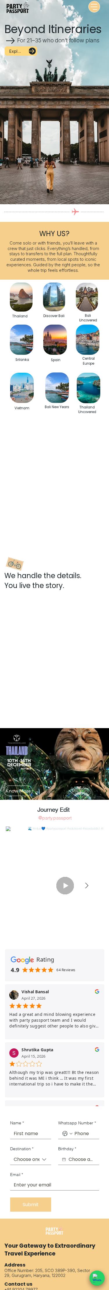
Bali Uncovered (88, 318)
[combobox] (30, 1159)
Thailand (20, 316)
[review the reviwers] (97, 993)
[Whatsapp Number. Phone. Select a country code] (67, 1133)
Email (16, 1174)
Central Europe (88, 361)
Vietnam (22, 408)
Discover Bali (54, 316)
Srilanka (22, 359)
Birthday (67, 1148)
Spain (55, 360)
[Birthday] (64, 1159)
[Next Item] (86, 885)
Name (17, 1123)
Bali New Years (57, 407)
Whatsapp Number (77, 1123)
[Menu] (94, 6)
